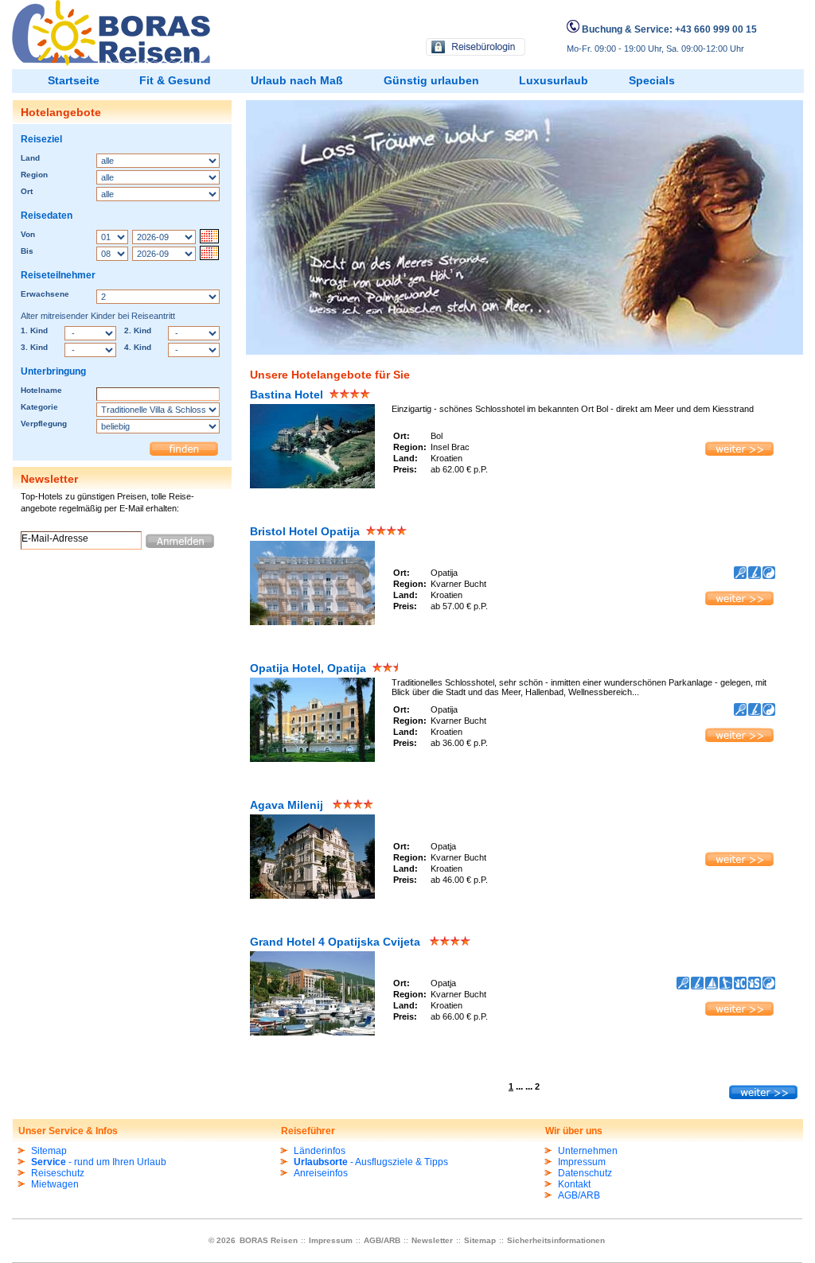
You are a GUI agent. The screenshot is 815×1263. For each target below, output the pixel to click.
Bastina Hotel (286, 394)
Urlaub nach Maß (297, 80)
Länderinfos (319, 1150)
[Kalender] (209, 237)
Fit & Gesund (175, 80)
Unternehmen (588, 1150)
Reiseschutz (57, 1173)
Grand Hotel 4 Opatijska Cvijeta (336, 941)
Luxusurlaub (553, 80)
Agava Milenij (288, 805)
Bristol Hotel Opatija (305, 531)
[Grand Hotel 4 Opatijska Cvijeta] (739, 1014)
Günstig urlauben (431, 80)
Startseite (73, 80)
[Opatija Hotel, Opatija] (739, 740)
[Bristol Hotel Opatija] (739, 603)
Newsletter (432, 1240)
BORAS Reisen (270, 1240)
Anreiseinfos (321, 1173)
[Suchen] (184, 448)
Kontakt (574, 1184)
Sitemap (49, 1150)
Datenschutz (585, 1173)
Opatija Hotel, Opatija (308, 668)
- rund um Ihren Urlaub (98, 1162)
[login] (477, 48)
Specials (652, 80)
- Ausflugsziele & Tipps (371, 1162)
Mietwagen (55, 1184)
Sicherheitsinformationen (556, 1240)
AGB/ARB (579, 1195)
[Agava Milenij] (315, 898)
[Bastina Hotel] (315, 485)
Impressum (582, 1162)
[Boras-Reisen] (111, 63)
